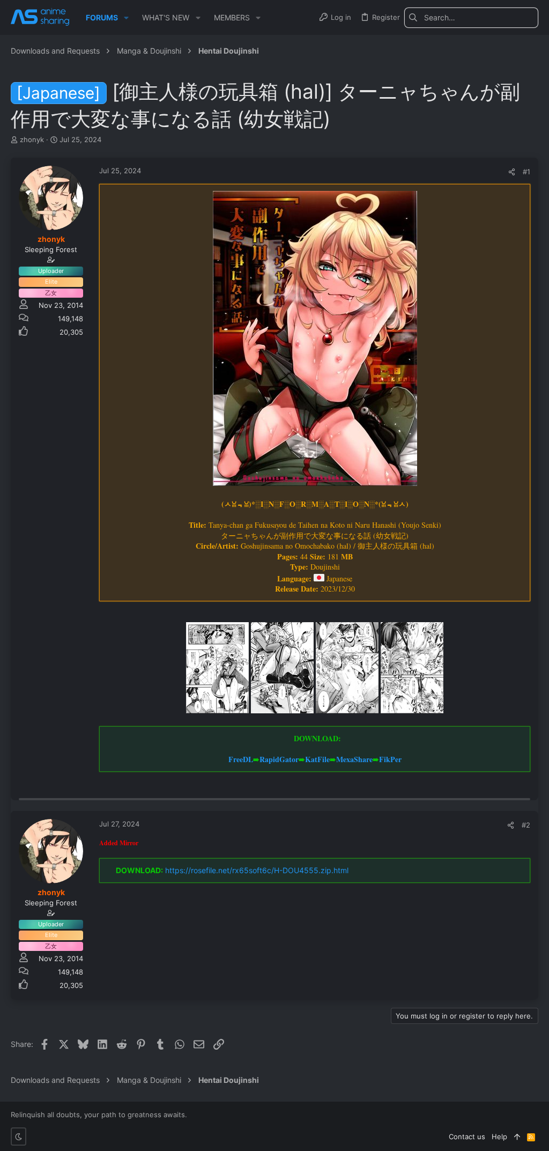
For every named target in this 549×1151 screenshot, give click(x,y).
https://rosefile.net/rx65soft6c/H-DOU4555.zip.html (256, 870)
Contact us (467, 1136)
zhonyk (32, 139)
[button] (126, 17)
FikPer (390, 759)
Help (499, 1136)
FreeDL (240, 759)
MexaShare (354, 759)
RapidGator (279, 759)
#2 (526, 825)
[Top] (517, 1136)
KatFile (317, 759)
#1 (526, 171)
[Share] (512, 172)
